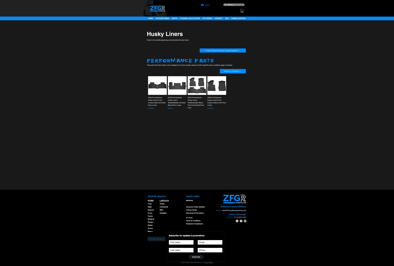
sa (223, 210)
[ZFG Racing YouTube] (245, 221)
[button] (242, 11)
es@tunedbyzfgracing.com (235, 210)
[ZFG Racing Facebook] (241, 221)
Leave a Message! (237, 214)
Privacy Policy (208, 262)
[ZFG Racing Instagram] (237, 221)
